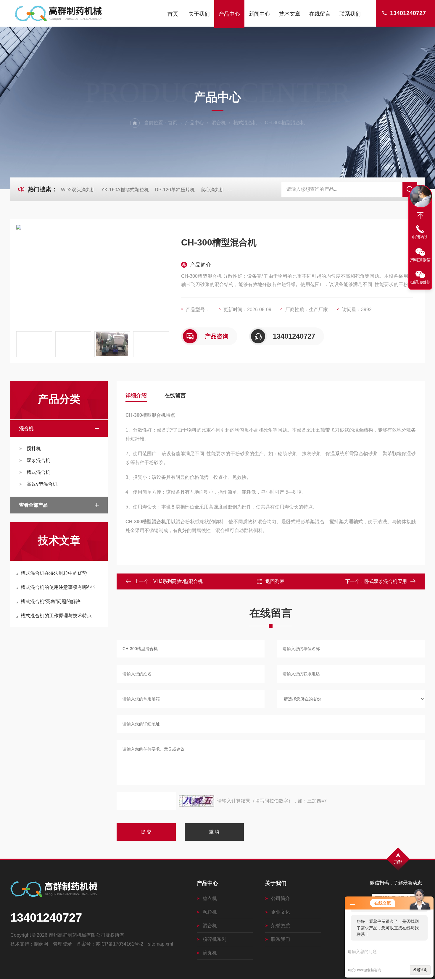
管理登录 (62, 943)
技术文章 (289, 14)
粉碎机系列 (214, 939)
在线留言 (320, 14)
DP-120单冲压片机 (175, 189)
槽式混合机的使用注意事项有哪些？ (58, 587)
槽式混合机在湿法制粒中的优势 (54, 573)
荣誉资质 (280, 925)
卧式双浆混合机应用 (385, 581)
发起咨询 (420, 970)
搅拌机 (34, 448)
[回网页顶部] (420, 216)
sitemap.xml (160, 943)
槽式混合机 (245, 122)
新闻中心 (259, 14)
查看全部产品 (33, 505)
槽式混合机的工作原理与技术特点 (56, 615)
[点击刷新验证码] (196, 801)
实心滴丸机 (212, 189)
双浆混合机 (38, 460)
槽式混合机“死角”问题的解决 (50, 601)
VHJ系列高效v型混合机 (178, 581)
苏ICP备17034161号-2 (119, 943)
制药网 (41, 943)
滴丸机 (210, 952)
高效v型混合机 (42, 484)
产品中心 (229, 14)
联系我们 (350, 14)
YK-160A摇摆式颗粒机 (125, 189)
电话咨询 (420, 237)
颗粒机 (210, 912)
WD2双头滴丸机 (78, 189)
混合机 (219, 122)
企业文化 (280, 912)
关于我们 (199, 14)
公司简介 (280, 898)
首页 (172, 14)
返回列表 (274, 581)
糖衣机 (210, 898)
